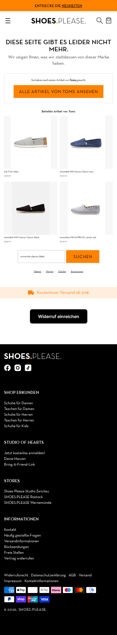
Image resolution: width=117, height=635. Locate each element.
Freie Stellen (14, 553)
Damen (37, 271)
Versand (85, 575)
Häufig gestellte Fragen (22, 535)
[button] (99, 19)
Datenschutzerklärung (48, 575)
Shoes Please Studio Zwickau (26, 491)
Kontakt (10, 530)
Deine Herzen (15, 459)
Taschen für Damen (19, 409)
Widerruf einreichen (58, 316)
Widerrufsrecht (16, 575)
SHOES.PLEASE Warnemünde (27, 503)
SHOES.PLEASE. (33, 610)
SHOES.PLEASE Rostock (23, 497)
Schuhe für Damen (18, 403)
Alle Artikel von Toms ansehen (58, 92)
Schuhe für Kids (16, 426)
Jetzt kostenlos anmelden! (24, 453)
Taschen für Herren (19, 420)
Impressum (13, 581)
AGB (72, 575)
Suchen (82, 257)
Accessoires (77, 271)
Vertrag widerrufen (19, 558)
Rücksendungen (16, 547)
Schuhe (62, 271)
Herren (50, 271)
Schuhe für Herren (18, 415)
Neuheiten (72, 5)
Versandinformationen (21, 541)
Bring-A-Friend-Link (19, 464)
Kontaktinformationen (41, 581)
